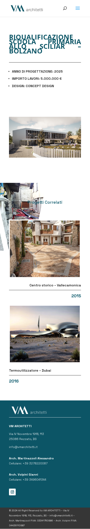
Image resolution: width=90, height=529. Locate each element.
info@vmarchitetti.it (23, 447)
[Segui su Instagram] (12, 492)
